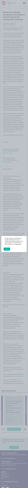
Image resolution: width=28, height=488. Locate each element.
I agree (7, 249)
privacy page (15, 244)
